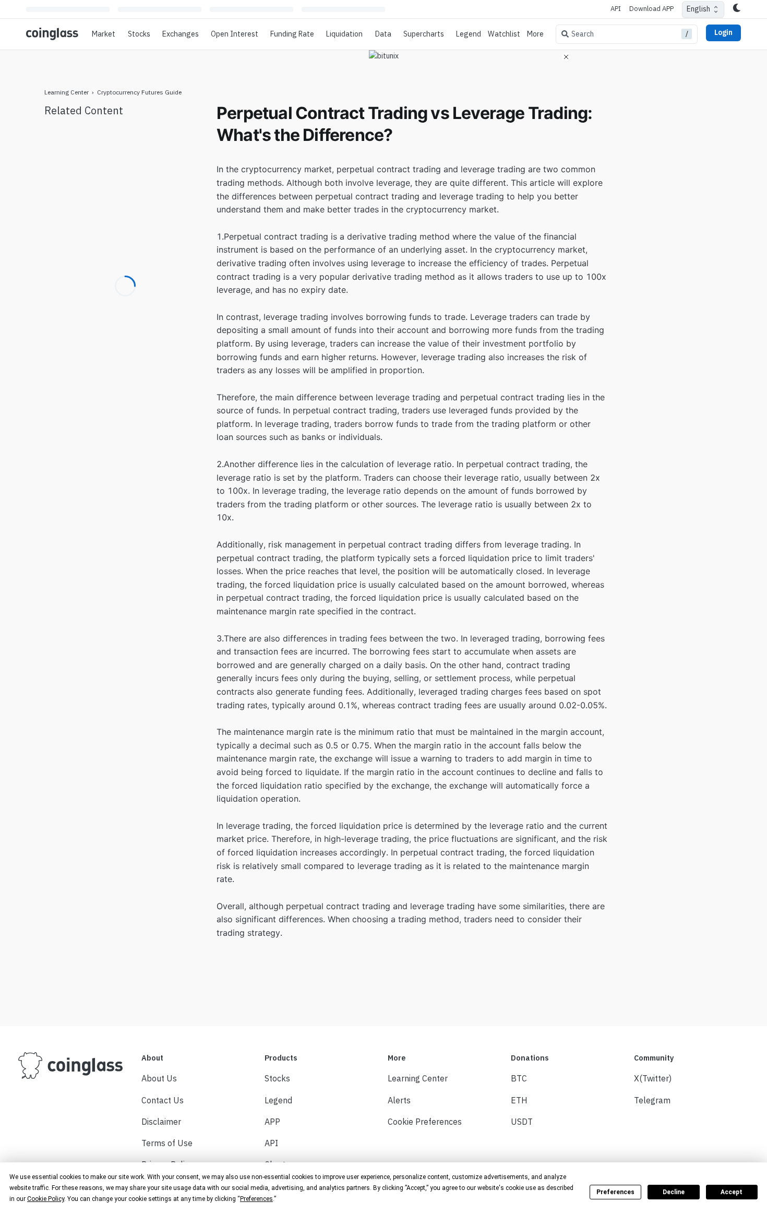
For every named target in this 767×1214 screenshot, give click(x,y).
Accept (731, 1192)
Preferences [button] (256, 1199)
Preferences (615, 1192)
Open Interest (234, 34)
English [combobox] (698, 9)
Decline (674, 1192)
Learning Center (66, 92)
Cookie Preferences (425, 1121)
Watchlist (504, 34)
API (615, 8)
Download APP (651, 8)
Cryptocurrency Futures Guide (139, 92)
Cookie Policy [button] (45, 1199)
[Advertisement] (670, 258)
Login (723, 32)
